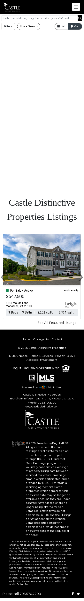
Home (26, 339)
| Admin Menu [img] (54, 387)
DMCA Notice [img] (18, 355)
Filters (8, 26)
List (62, 26)
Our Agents (41, 339)
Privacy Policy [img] (64, 355)
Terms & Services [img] (41, 355)
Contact (57, 339)
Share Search (29, 26)
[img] (31, 387)
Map (76, 26)
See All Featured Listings (57, 323)
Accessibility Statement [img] (42, 359)
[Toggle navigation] (76, 7)
